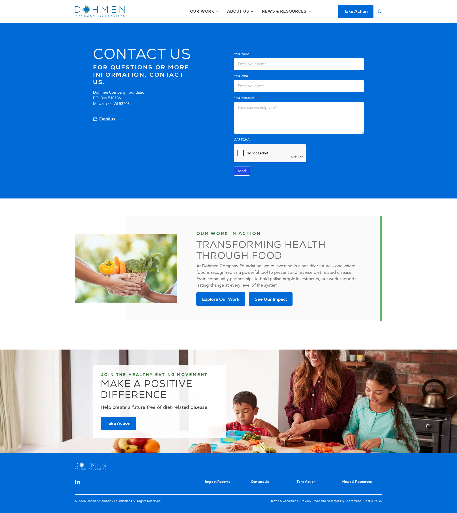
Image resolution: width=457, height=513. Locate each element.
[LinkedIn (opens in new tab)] (77, 482)
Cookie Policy (372, 501)
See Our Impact (271, 299)
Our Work (202, 11)
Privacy (306, 501)
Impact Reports (217, 481)
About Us (238, 11)
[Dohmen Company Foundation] (100, 11)
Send (242, 171)
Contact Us (260, 481)
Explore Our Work (220, 299)
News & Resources (284, 11)
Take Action (356, 11)
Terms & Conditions (284, 501)
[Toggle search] (380, 11)
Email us (107, 119)
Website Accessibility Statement (337, 501)
